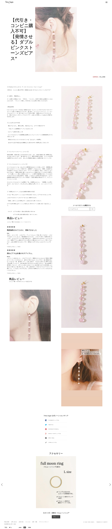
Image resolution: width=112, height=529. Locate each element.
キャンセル (28, 521)
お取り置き (21, 521)
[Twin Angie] (9, 2)
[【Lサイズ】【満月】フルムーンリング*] (56, 482)
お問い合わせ (14, 521)
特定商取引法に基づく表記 (10, 524)
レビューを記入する (25, 222)
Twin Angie (91, 522)
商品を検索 (6, 521)
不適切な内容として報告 (13, 246)
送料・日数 (34, 521)
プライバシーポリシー (44, 521)
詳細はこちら (56, 516)
